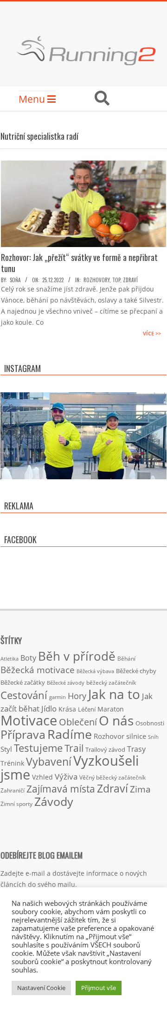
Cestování (23, 695)
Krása (67, 709)
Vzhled (42, 777)
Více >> (152, 333)
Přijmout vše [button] (98, 988)
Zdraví (130, 280)
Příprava (22, 734)
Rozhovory (96, 280)
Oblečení (78, 721)
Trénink (12, 763)
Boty (28, 658)
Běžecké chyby (136, 671)
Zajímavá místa (60, 788)
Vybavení (48, 761)
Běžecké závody (65, 682)
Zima (140, 789)
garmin (57, 697)
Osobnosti (149, 723)
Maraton (110, 709)
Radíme (69, 734)
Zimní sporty (16, 803)
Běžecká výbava (95, 671)
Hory (77, 695)
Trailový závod (105, 749)
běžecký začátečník (111, 683)
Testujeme (38, 748)
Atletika (9, 658)
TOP (116, 280)
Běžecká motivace (37, 670)
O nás (116, 720)
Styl (6, 749)
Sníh (153, 737)
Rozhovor (109, 736)
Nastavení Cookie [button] (41, 988)
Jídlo (49, 708)
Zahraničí (12, 790)
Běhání (126, 658)
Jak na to (114, 694)
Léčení (87, 709)
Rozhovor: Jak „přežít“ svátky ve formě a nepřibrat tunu (79, 262)
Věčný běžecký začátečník (112, 777)
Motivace (28, 720)
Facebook (20, 539)
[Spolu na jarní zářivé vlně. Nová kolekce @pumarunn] (83, 475)
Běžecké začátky (22, 682)
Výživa (66, 776)
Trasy (136, 749)
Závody (53, 801)
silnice (136, 736)
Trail (74, 748)
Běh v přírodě (77, 656)
